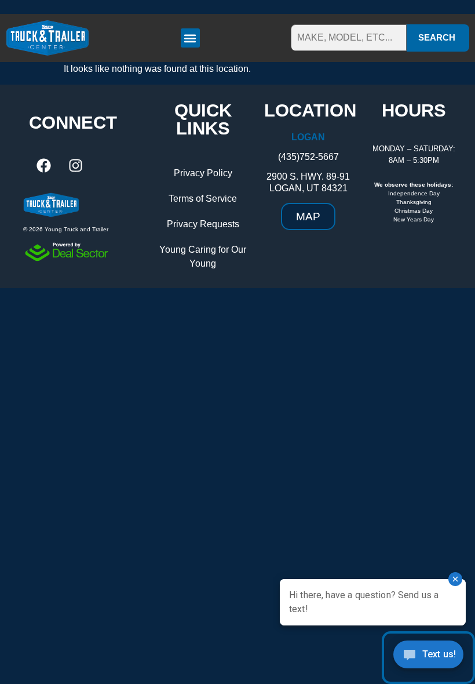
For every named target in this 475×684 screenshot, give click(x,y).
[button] (190, 38)
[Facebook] (43, 165)
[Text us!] (428, 657)
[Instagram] (75, 165)
